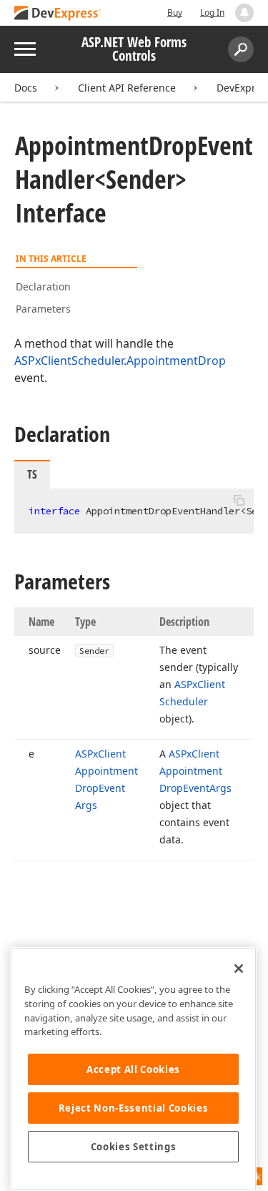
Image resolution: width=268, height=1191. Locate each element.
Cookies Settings (134, 1146)
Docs (25, 87)
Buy (174, 12)
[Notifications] (244, 13)
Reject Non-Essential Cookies (133, 1108)
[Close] (238, 968)
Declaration (43, 286)
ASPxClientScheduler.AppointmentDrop (120, 360)
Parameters (43, 308)
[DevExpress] (57, 14)
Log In (212, 12)
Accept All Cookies (133, 1069)
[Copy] (239, 501)
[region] (133, 1069)
